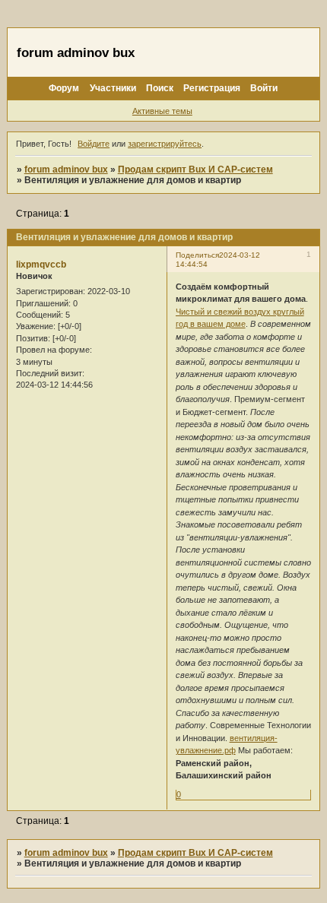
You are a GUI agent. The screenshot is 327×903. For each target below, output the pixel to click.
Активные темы (162, 111)
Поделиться (197, 255)
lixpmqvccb (41, 264)
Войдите (94, 143)
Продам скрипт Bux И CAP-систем (195, 169)
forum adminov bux (66, 169)
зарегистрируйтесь (165, 143)
